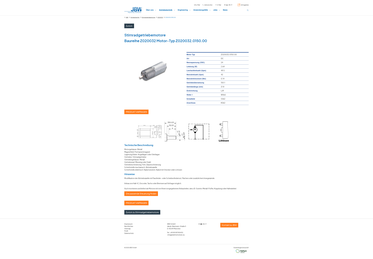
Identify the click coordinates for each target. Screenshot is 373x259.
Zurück (129, 26)
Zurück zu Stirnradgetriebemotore (142, 212)
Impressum (128, 224)
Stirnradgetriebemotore (148, 17)
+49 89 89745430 (176, 232)
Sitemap (127, 229)
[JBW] (133, 10)
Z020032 (160, 17)
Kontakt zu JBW (229, 225)
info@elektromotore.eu (176, 235)
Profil (126, 231)
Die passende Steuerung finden (141, 193)
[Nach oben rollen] (368, 254)
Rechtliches (128, 226)
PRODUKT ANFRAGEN (136, 112)
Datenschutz (129, 233)
